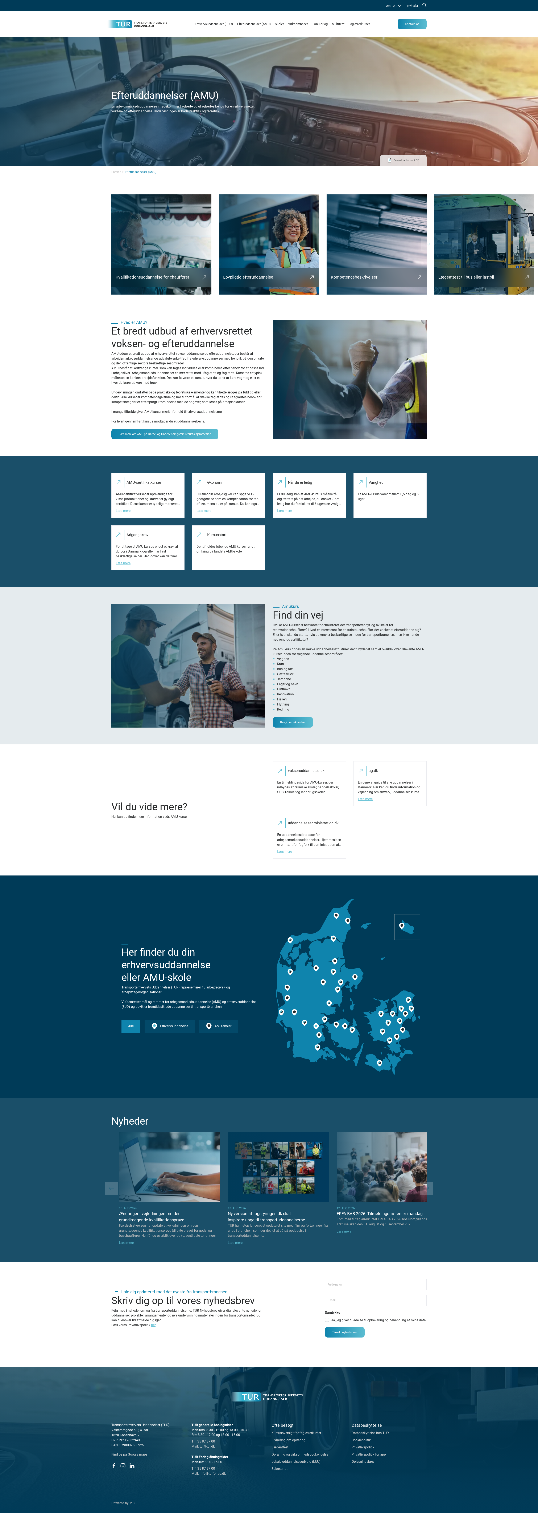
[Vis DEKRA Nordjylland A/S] (347, 921)
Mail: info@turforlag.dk (208, 1474)
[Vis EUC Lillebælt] (324, 1019)
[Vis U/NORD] (408, 1000)
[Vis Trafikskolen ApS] (294, 1012)
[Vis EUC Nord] (336, 916)
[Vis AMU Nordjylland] (333, 938)
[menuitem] (393, 5)
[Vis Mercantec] (316, 968)
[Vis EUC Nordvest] (290, 940)
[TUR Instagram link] (122, 1465)
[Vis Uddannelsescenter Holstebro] (290, 972)
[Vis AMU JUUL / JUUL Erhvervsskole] (392, 1014)
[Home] (267, 1396)
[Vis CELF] (379, 1063)
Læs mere (123, 511)
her (153, 1325)
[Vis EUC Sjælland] (389, 1040)
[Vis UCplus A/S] (401, 1009)
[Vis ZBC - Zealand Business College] (382, 1031)
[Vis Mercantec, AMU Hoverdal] (287, 987)
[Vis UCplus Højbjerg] (337, 989)
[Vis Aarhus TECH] (340, 982)
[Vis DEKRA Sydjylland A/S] (304, 1023)
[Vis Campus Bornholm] (401, 925)
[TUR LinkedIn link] (131, 1465)
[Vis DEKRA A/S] (399, 1021)
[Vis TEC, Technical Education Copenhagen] (411, 1009)
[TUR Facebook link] (113, 1465)
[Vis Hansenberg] (316, 1026)
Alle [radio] (131, 1026)
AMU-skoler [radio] (223, 1026)
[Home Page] (137, 24)
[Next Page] (427, 244)
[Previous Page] (111, 1188)
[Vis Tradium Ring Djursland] (355, 977)
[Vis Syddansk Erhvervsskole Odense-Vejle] (352, 1030)
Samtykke (332, 1313)
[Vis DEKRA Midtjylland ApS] (287, 998)
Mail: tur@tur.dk (203, 1446)
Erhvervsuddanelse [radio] (174, 1026)
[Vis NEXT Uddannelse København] (405, 1014)
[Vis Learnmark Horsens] (329, 1003)
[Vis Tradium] (333, 972)
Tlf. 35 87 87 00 (203, 1441)
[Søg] (424, 6)
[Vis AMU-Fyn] (345, 1026)
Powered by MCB (124, 1503)
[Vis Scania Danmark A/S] (402, 1030)
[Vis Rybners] (281, 1012)
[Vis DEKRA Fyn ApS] (336, 1024)
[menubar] (402, 5)
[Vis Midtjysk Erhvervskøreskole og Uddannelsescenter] (334, 961)
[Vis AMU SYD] (319, 1035)
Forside (116, 172)
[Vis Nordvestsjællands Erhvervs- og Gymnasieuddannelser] (381, 1014)
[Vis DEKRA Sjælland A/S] (396, 1037)
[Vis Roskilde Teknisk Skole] (388, 1023)
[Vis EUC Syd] (317, 1047)
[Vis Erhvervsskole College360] (323, 982)
